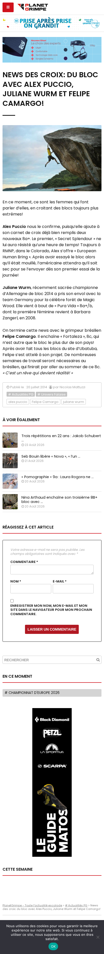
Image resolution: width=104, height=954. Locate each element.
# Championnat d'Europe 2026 (32, 692)
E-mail (60, 581)
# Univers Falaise (51, 394)
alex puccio (17, 402)
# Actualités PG (20, 394)
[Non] (97, 937)
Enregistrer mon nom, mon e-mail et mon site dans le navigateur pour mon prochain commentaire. (51, 610)
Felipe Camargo (45, 402)
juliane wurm (73, 402)
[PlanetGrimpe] (32, 7)
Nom (15, 581)
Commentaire (24, 562)
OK (53, 946)
